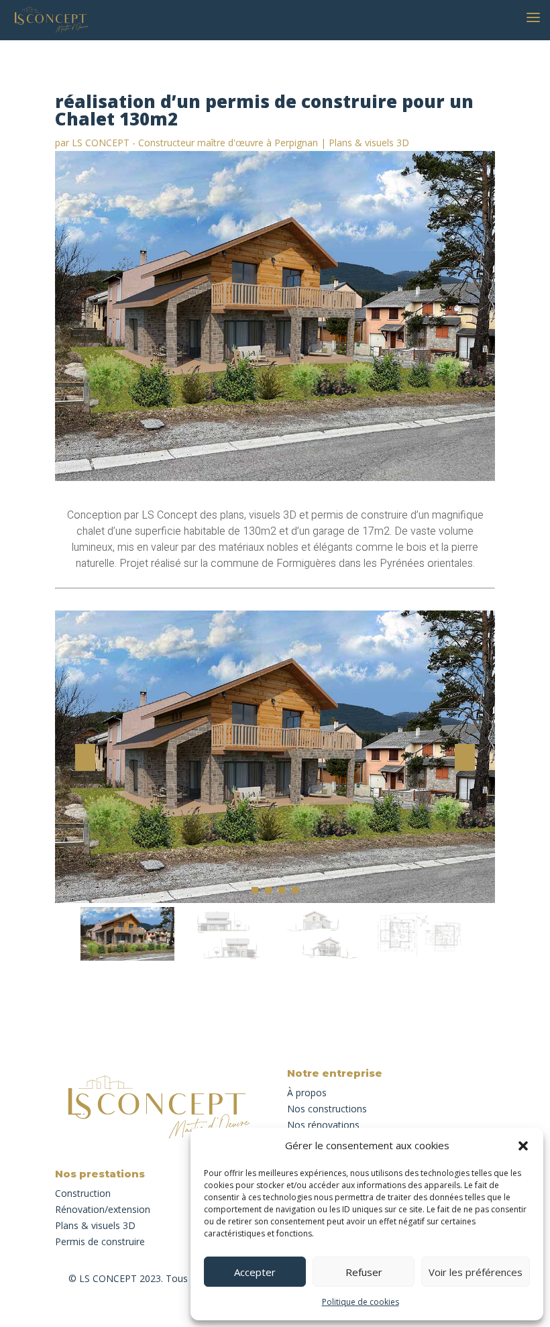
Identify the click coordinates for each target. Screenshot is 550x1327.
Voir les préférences (475, 1272)
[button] (523, 1146)
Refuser (363, 1272)
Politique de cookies (360, 1302)
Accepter (255, 1272)
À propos (307, 1092)
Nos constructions (327, 1108)
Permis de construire (100, 1241)
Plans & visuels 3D (369, 142)
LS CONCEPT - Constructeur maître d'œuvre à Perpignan (195, 142)
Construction (83, 1193)
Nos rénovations (323, 1124)
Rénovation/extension (102, 1209)
